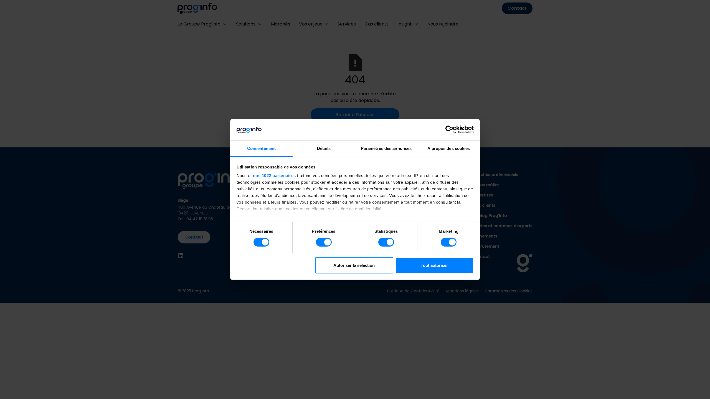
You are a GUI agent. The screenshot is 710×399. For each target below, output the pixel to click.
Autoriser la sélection (354, 265)
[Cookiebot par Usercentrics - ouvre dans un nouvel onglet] (449, 130)
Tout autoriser (434, 265)
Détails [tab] (324, 148)
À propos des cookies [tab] (448, 148)
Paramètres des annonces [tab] (386, 148)
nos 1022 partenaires (274, 175)
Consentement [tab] (261, 148)
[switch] (324, 242)
